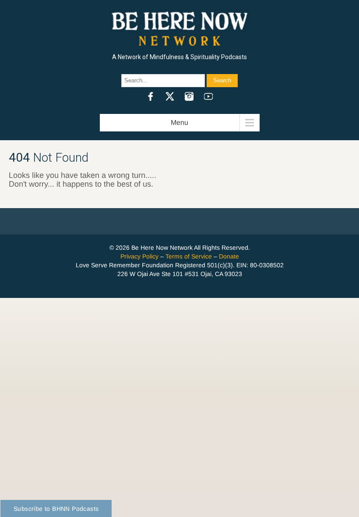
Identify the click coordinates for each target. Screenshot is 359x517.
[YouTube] (208, 96)
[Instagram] (189, 96)
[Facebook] (150, 96)
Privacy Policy (139, 256)
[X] (169, 96)
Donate (229, 256)
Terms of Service (188, 256)
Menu (179, 122)
